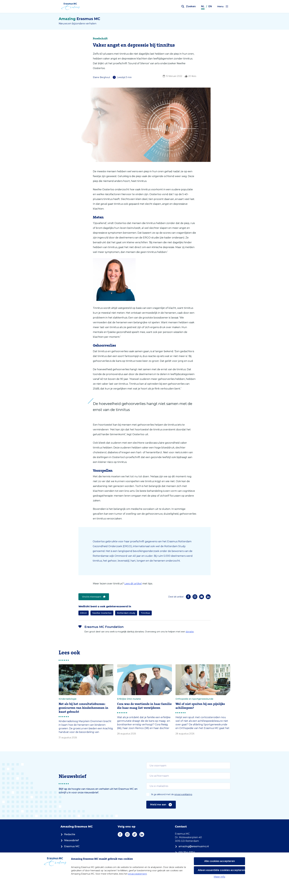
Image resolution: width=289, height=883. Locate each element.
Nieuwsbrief (71, 840)
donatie (190, 631)
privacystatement (137, 873)
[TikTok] (134, 834)
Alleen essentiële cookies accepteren (221, 870)
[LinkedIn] (208, 596)
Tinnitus (145, 613)
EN (210, 6)
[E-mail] (201, 596)
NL (203, 6)
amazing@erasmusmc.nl (194, 846)
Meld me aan (158, 804)
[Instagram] (195, 596)
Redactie (69, 834)
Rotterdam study (126, 613)
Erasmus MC (72, 846)
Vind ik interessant (91, 596)
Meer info (219, 876)
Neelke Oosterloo (102, 613)
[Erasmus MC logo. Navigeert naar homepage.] (70, 6)
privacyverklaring (183, 794)
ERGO (83, 613)
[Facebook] (188, 596)
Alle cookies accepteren (219, 861)
